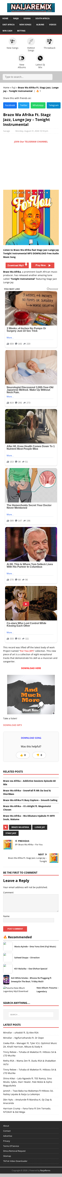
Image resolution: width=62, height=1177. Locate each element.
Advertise (7, 1135)
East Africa (8, 24)
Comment (8, 892)
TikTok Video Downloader (15, 1161)
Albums (40, 24)
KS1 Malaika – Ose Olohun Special (30, 968)
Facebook (10, 105)
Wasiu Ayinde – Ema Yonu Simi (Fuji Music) (35, 946)
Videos (52, 24)
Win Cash (7, 30)
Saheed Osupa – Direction (27, 957)
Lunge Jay (40, 827)
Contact (7, 1130)
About (6, 1125)
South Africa (42, 18)
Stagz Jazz (11, 833)
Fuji (14, 87)
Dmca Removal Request (14, 1150)
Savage (6, 130)
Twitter (24, 105)
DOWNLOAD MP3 (12, 725)
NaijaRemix (45, 1170)
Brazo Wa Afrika (20, 827)
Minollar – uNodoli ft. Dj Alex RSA (20, 1032)
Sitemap (7, 1156)
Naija (16, 18)
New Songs (25, 24)
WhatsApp (38, 105)
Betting (21, 30)
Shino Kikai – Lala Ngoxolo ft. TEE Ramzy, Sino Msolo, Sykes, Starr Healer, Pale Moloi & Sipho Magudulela (27, 1082)
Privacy (6, 1141)
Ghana (27, 18)
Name (6, 916)
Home (5, 18)
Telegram (54, 105)
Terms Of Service (11, 1146)
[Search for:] (31, 1014)
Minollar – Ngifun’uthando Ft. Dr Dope (23, 1037)
